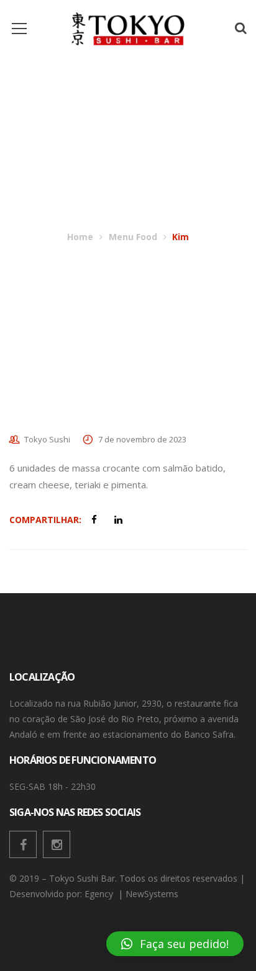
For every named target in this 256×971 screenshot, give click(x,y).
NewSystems (153, 894)
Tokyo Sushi (47, 439)
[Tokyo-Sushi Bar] (128, 28)
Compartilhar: (45, 520)
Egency (100, 894)
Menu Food (133, 237)
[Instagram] (56, 844)
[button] (175, 943)
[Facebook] (23, 844)
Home (80, 237)
